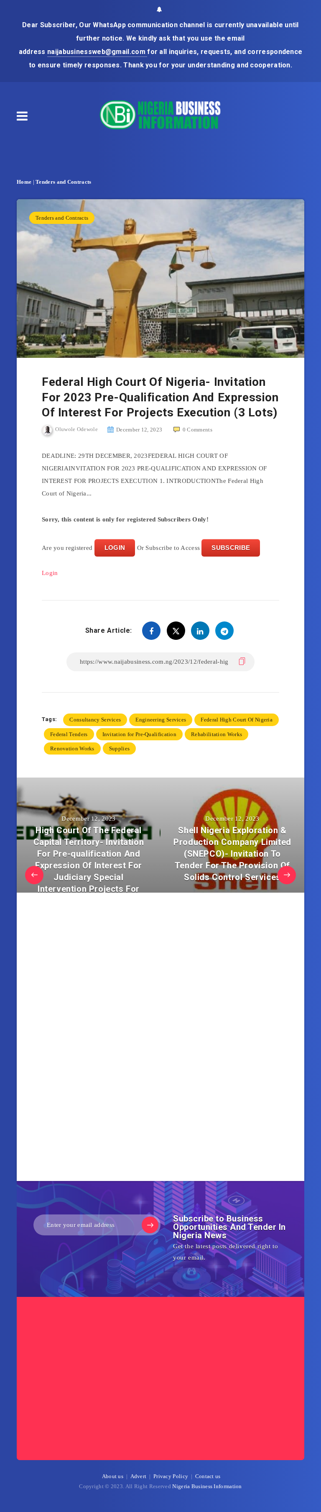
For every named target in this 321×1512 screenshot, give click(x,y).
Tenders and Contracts (63, 182)
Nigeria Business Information (207, 1486)
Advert (138, 1476)
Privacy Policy (170, 1476)
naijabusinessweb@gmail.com (97, 52)
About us (112, 1476)
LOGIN (114, 547)
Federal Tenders (69, 734)
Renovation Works (72, 748)
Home (24, 182)
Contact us (208, 1476)
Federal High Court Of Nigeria (237, 719)
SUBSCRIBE (230, 547)
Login (50, 573)
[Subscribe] (150, 1225)
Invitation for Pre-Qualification (139, 734)
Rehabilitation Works (216, 734)
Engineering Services (160, 719)
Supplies (119, 748)
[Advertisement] (104, 1039)
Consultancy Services (95, 719)
